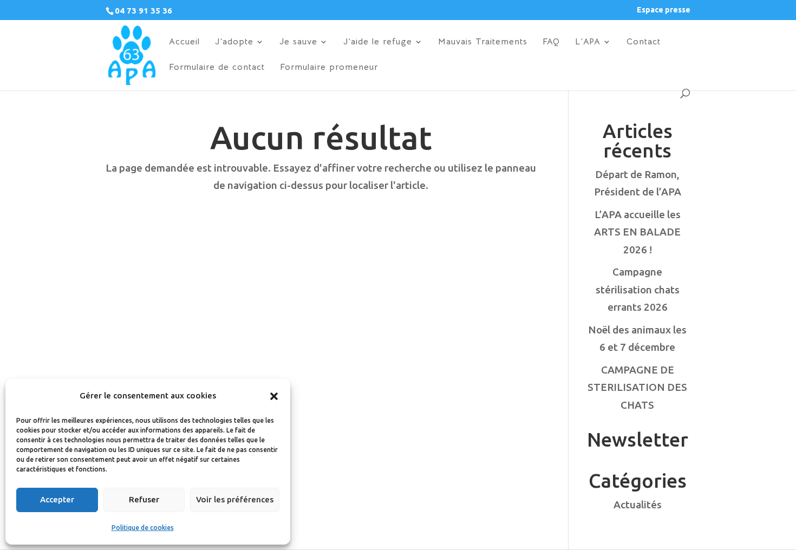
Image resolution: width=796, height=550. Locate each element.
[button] (274, 396)
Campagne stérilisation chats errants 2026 (638, 289)
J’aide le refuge (377, 42)
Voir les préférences (234, 499)
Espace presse (663, 10)
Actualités (638, 504)
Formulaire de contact (217, 68)
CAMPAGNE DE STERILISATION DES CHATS (637, 387)
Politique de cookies (143, 527)
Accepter (57, 499)
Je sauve (298, 42)
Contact (644, 42)
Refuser (144, 499)
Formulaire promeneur (329, 68)
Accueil (184, 42)
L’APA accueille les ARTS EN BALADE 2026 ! (637, 232)
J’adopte (234, 42)
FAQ (551, 42)
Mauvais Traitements (482, 42)
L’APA (588, 42)
